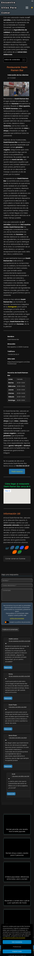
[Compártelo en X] (7, 547)
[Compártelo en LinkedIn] (17, 547)
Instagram (12, 307)
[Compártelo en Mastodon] (22, 547)
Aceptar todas (17, 951)
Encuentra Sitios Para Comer (9, 7)
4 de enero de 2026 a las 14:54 (17, 707)
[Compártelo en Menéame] (14, 552)
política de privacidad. (17, 618)
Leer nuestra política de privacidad (14, 938)
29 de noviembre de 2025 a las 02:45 (19, 641)
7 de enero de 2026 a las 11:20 (20, 776)
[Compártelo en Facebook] (12, 547)
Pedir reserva (17, 471)
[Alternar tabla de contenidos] (23, 59)
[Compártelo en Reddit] (27, 547)
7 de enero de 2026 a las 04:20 (18, 738)
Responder (8, 667)
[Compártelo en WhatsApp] (20, 552)
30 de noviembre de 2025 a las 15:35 (19, 676)
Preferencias (17, 947)
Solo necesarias (17, 942)
